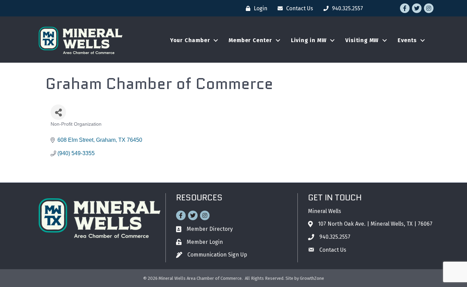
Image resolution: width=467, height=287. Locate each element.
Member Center (250, 40)
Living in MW (309, 40)
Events (407, 40)
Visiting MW (362, 40)
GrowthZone (312, 278)
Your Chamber (190, 40)
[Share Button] (58, 112)
